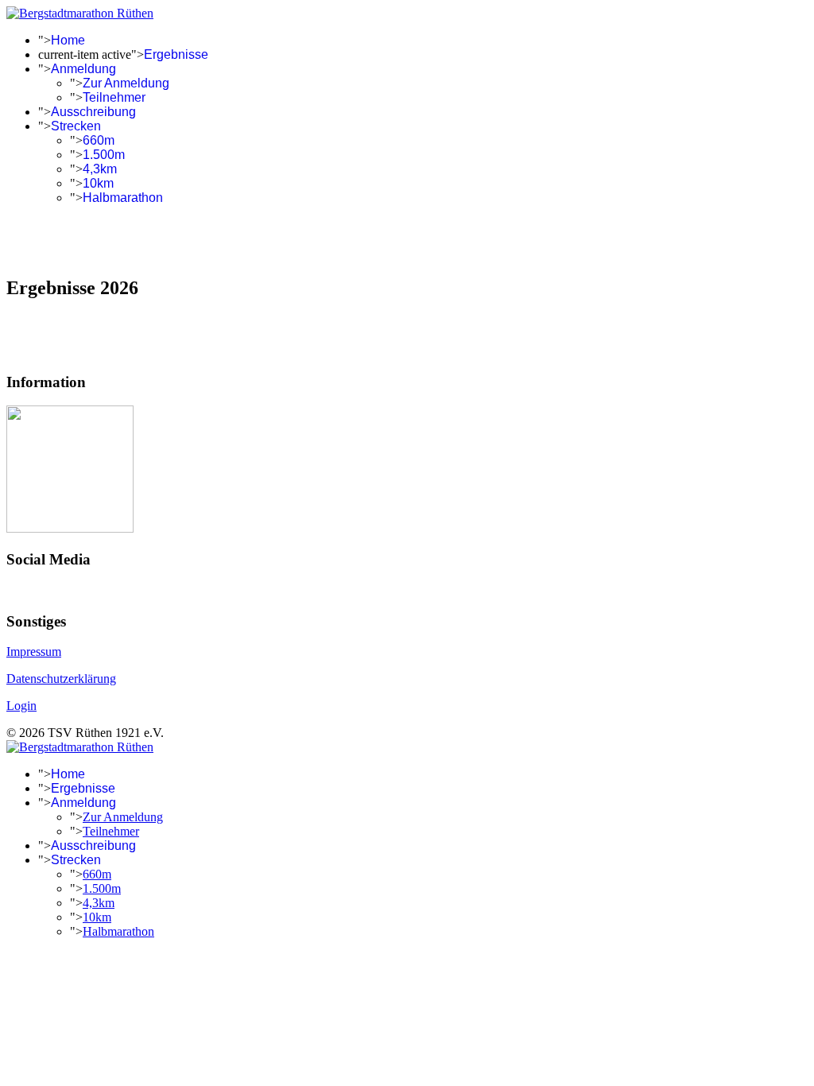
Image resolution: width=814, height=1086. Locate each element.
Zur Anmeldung (126, 83)
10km (98, 183)
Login (21, 705)
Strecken (76, 126)
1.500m (104, 154)
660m (98, 140)
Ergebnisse (176, 54)
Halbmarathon (123, 197)
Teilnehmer (114, 97)
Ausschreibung (93, 111)
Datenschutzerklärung (61, 678)
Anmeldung (83, 69)
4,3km (100, 169)
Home (68, 40)
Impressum (33, 651)
